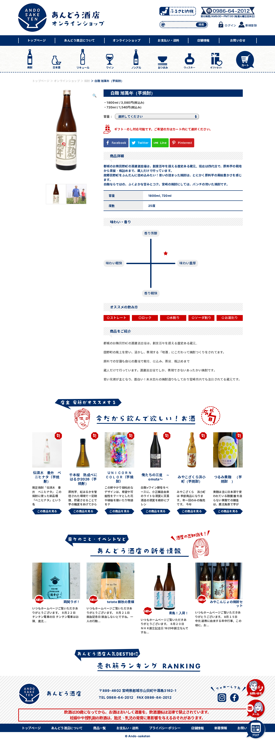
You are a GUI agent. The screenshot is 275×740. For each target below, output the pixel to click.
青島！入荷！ (179, 613)
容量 (107, 116)
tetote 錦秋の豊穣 (120, 602)
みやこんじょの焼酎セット (226, 604)
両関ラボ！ (72, 602)
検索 (201, 24)
